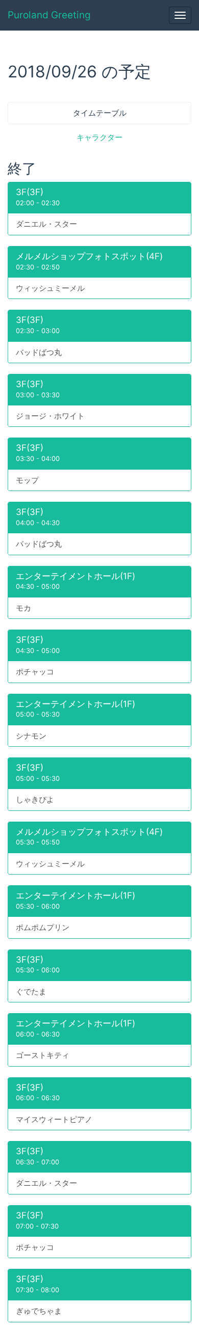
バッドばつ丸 (39, 352)
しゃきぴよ (35, 799)
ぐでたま (31, 991)
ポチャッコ (35, 671)
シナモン (31, 736)
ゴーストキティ (42, 1055)
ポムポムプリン (42, 927)
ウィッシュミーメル (50, 288)
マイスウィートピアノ (54, 1119)
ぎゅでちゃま (39, 1311)
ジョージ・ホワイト (50, 416)
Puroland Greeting (49, 15)
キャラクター (99, 137)
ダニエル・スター (46, 224)
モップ (27, 480)
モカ (23, 608)
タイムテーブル (100, 113)
